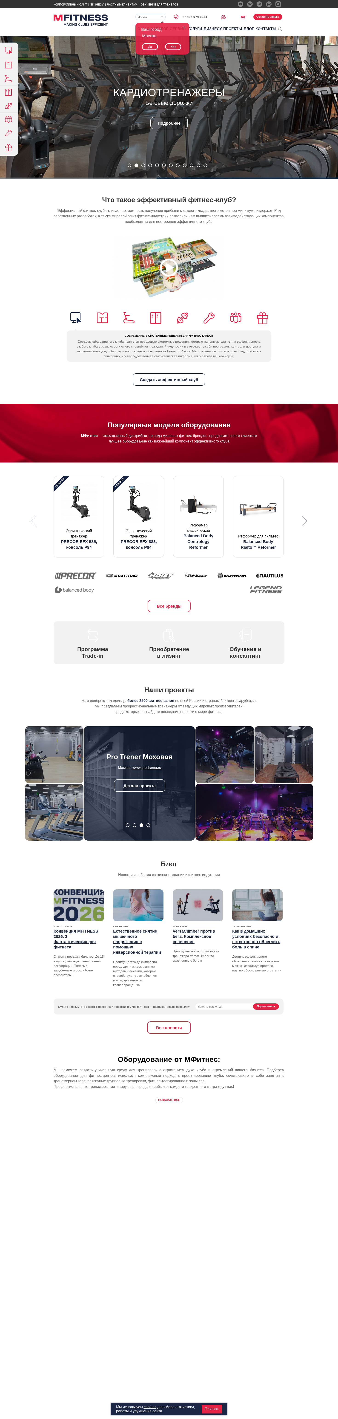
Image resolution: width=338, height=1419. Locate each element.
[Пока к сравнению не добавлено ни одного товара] (225, 17)
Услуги (194, 29)
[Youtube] (240, 4)
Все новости (169, 1027)
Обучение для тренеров (159, 4)
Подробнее (169, 123)
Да (150, 47)
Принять (212, 1409)
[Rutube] (269, 4)
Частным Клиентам (122, 4)
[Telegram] (259, 4)
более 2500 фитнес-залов (150, 701)
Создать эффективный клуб (169, 379)
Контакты (265, 29)
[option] (79, 516)
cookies (150, 1407)
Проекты (232, 29)
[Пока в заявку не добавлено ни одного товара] (244, 17)
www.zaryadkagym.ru (146, 768)
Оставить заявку (267, 16)
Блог (249, 29)
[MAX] (278, 4)
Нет (173, 47)
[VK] (250, 4)
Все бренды (169, 606)
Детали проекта (139, 786)
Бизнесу (97, 4)
